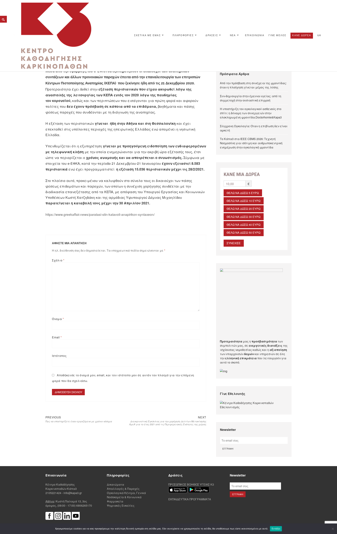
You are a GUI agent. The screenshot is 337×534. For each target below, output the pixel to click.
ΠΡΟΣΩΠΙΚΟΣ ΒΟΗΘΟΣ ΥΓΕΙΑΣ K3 (191, 484)
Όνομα (58, 319)
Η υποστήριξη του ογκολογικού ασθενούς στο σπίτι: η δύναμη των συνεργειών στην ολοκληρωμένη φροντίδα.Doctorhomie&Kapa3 (251, 113)
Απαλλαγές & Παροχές (123, 489)
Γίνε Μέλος (277, 35)
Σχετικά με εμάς (147, 35)
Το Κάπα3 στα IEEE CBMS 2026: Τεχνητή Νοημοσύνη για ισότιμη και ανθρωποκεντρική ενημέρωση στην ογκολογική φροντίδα (251, 143)
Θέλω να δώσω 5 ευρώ (243, 193)
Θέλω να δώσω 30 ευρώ (243, 217)
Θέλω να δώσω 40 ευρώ (243, 225)
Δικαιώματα (115, 484)
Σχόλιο (58, 260)
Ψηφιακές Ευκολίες (120, 505)
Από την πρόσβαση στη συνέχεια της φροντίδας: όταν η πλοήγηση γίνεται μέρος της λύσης (253, 85)
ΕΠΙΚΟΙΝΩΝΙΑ (254, 35)
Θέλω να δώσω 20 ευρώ (243, 209)
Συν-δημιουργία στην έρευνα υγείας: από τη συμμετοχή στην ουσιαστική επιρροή (250, 98)
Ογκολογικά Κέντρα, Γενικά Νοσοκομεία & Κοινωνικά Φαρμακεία (126, 497)
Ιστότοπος (59, 356)
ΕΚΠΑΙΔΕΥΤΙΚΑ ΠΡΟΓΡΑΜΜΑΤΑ (189, 499)
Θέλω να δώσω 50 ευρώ (243, 233)
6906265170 (84, 505)
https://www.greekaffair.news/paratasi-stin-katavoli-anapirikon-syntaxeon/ (100, 214)
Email (57, 337)
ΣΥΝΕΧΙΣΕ (234, 243)
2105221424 (53, 493)
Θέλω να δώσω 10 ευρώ (243, 201)
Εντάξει (276, 528)
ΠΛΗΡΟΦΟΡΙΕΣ (183, 35)
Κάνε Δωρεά (301, 35)
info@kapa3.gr (73, 493)
